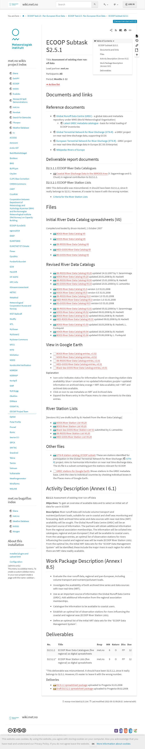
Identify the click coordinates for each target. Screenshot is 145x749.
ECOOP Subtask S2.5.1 (118, 16)
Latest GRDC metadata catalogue (80, 123)
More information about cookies (113, 743)
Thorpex (16, 122)
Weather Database (21, 127)
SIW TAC (13, 447)
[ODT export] (137, 50)
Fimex (12, 251)
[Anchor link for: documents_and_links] (95, 94)
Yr (14, 133)
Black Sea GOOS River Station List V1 (75, 429)
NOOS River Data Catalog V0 (70, 239)
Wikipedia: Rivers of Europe (70, 149)
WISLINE (13, 488)
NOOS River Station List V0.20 (71, 422)
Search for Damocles (22, 117)
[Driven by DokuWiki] (135, 730)
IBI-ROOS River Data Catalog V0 (72, 244)
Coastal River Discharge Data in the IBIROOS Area (82, 173)
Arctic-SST (14, 148)
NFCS (12, 344)
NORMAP (14, 375)
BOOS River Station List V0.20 (71, 426)
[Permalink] (130, 30)
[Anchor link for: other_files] (66, 446)
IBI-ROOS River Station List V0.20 (73, 433)
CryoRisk (14, 194)
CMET (12, 189)
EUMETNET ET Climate (19, 246)
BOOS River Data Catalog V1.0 (71, 289)
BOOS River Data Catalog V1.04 (72, 335)
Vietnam (13, 468)
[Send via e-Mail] (120, 30)
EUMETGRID (15, 241)
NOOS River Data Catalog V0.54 (72, 331)
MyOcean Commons (19, 339)
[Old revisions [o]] (137, 40)
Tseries (13, 463)
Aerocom (14, 142)
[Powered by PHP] (121, 730)
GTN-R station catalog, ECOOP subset (75, 455)
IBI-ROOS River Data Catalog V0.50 (74, 280)
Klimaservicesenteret (19, 287)
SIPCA (12, 442)
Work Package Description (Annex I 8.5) (111, 64)
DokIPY (16, 78)
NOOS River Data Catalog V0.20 (72, 276)
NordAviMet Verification (20, 365)
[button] (106, 4)
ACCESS (13, 137)
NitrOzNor (14, 355)
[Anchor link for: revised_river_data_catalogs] (97, 264)
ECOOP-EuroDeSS (17, 225)
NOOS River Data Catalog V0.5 (71, 292)
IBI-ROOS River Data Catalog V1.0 (73, 296)
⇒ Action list (53, 84)
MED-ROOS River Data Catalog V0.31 (75, 319)
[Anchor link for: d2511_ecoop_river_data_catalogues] (98, 167)
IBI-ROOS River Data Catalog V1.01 (74, 308)
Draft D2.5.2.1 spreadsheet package (74, 688)
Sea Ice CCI (14, 437)
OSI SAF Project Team (19, 411)
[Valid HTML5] (125, 730)
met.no (16, 107)
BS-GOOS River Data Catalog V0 (72, 254)
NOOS (12, 360)
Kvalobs (16, 94)
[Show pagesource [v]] (137, 35)
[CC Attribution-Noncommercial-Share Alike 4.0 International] (17, 730)
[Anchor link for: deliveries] (60, 679)
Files (102, 54)
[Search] (94, 4)
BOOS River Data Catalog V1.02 (72, 315)
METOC (13, 292)
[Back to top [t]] (137, 54)
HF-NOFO (14, 277)
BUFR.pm (14, 168)
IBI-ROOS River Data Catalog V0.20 (74, 273)
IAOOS (16, 88)
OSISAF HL (14, 406)
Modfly (13, 319)
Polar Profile (15, 422)
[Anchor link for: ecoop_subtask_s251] (65, 49)
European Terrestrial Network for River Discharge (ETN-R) (86, 140)
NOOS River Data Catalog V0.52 (72, 312)
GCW (12, 266)
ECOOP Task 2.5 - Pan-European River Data (46, 16)
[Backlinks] (137, 45)
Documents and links (109, 49)
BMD (12, 163)
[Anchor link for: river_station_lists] (80, 408)
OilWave (13, 401)
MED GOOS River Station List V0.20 (74, 436)
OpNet (13, 416)
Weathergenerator (18, 478)
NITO (12, 349)
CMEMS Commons (18, 184)
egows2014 (15, 230)
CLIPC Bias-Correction (19, 178)
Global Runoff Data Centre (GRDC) (74, 116)
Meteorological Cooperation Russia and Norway (20, 305)
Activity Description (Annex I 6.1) (114, 58)
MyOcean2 (14, 334)
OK (93, 743)
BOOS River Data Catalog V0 (70, 233)
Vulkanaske (15, 473)
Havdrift (13, 271)
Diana (15, 73)
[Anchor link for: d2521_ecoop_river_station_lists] (92, 182)
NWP (12, 385)
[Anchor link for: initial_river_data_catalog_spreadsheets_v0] (123, 219)
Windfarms (14, 483)
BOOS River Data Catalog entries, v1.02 (76, 353)
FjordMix (14, 256)
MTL (11, 324)
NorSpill (13, 380)
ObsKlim (13, 396)
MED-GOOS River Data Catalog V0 (73, 249)
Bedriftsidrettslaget (18, 153)
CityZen (13, 173)
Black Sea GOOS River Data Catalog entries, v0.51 (81, 367)
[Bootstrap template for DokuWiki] (116, 730)
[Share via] (111, 30)
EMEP (12, 235)
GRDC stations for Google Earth (72, 471)
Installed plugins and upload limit (19, 555)
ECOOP (16, 83)
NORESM (14, 370)
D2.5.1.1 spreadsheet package (71, 685)
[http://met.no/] (22, 39)
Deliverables (105, 70)
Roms (12, 432)
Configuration (16, 561)
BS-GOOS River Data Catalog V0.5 (73, 303)
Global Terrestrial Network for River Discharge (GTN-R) (84, 132)
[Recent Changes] (115, 30)
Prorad (13, 427)
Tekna (12, 458)
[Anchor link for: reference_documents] (87, 107)
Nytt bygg (14, 391)
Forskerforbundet (18, 261)
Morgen (16, 531)
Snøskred (14, 452)
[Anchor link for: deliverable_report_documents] (101, 159)
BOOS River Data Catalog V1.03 (72, 324)
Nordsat (16, 112)
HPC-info (14, 282)
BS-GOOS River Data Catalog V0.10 (74, 283)
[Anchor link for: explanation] (60, 372)
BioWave (14, 158)
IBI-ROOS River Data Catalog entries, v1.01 (78, 360)
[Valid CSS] (130, 730)
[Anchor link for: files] (59, 206)
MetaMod (14, 297)
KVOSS (16, 526)
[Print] (125, 30)
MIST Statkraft (16, 313)
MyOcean (14, 329)
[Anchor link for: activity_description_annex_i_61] (119, 488)
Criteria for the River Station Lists (70, 196)
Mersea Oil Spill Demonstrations (20, 100)
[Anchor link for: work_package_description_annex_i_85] (57, 566)
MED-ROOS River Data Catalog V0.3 (74, 299)
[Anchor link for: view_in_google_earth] (85, 344)
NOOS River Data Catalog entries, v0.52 (76, 357)
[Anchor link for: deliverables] (76, 633)
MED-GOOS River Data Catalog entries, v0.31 (79, 364)
